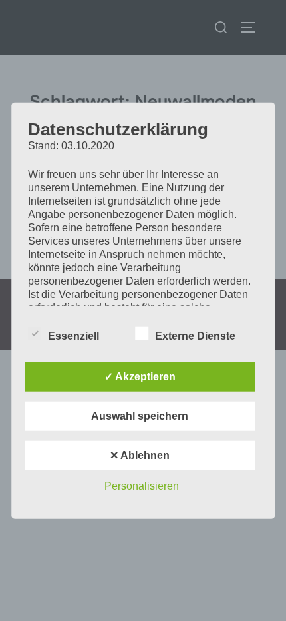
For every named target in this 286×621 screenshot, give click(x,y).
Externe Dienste (195, 335)
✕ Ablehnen (140, 454)
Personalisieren (141, 485)
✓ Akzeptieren (140, 376)
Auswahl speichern (139, 415)
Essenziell (73, 335)
